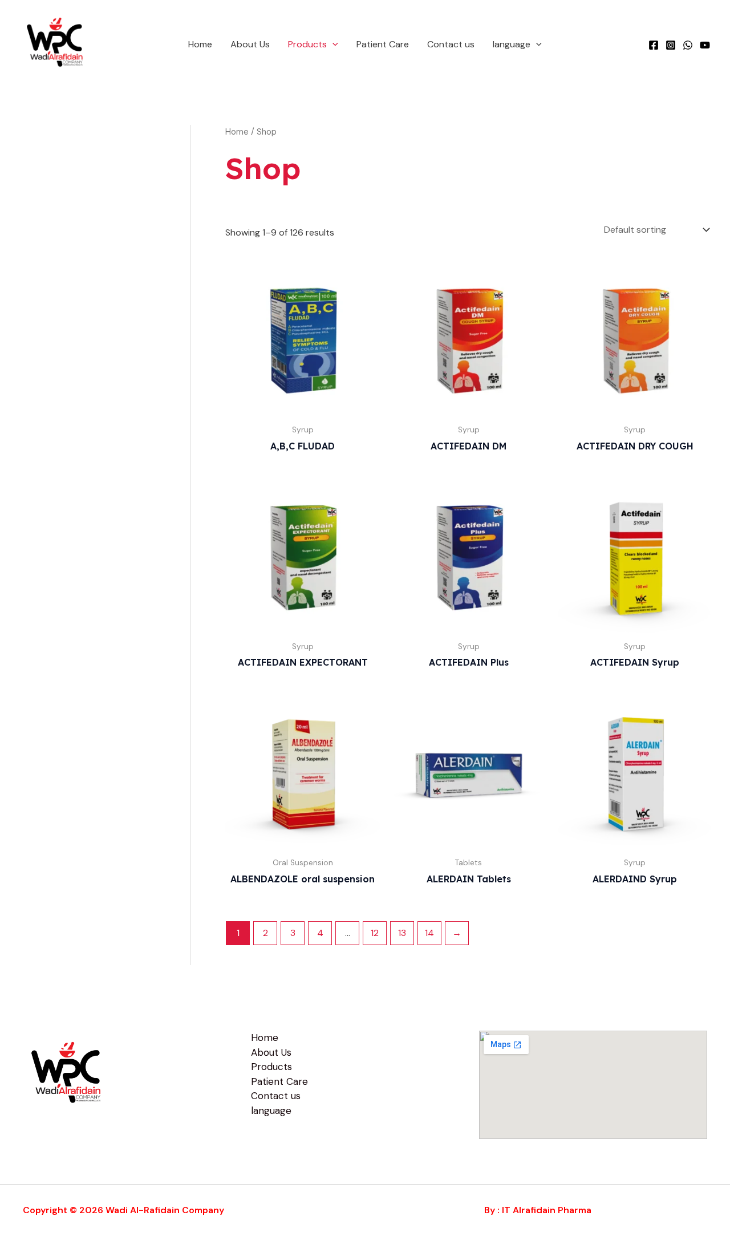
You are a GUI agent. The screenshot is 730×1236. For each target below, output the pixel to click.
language (511, 44)
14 (429, 933)
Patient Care (382, 44)
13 (402, 933)
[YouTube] (705, 45)
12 (375, 933)
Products (307, 44)
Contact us (450, 44)
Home (200, 44)
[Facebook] (653, 45)
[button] (332, 44)
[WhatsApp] (688, 45)
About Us (250, 44)
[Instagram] (671, 45)
